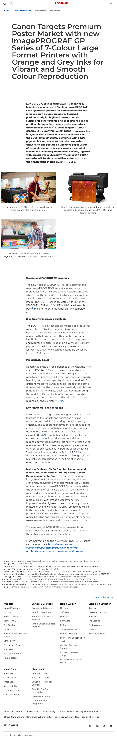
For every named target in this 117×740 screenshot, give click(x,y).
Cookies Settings (90, 717)
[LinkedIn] (97, 726)
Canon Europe (11, 725)
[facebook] (90, 726)
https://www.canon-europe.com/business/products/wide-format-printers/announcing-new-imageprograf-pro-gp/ (54, 548)
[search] (11, 3)
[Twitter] (104, 726)
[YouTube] (111, 726)
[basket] (4, 3)
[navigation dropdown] (111, 3)
